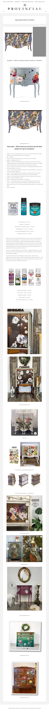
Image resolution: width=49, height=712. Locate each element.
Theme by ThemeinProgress (21, 708)
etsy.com (24, 438)
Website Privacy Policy (40, 1)
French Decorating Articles (28, 1)
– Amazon (32, 226)
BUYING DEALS (17, 1)
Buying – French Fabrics (8, 1)
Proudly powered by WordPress (34, 708)
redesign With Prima (24, 655)
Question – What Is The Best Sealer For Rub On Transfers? (24, 60)
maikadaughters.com (24, 143)
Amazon (28, 222)
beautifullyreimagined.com (28, 470)
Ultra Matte (27, 224)
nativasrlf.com (30, 493)
